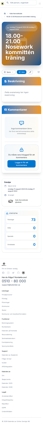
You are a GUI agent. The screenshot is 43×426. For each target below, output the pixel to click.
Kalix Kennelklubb (16, 13)
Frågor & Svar (6, 359)
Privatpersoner (7, 295)
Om (3, 375)
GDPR (4, 408)
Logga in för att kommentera (21, 163)
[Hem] (5, 13)
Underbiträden (7, 411)
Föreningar (6, 302)
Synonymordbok (7, 346)
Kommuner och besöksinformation (14, 314)
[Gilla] (38, 72)
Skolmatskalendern (8, 338)
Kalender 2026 (7, 387)
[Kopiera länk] (30, 72)
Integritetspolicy (7, 400)
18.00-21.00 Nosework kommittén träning (21, 16)
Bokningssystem (8, 323)
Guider (4, 363)
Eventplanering (7, 342)
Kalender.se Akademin (10, 355)
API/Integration (7, 366)
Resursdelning (7, 334)
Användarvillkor (7, 396)
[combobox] (21, 2)
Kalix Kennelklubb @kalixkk (21, 201)
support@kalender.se (11, 285)
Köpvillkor (5, 404)
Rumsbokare (6, 327)
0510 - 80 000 (14, 281)
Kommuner (6, 306)
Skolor (4, 310)
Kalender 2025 (7, 383)
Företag (4, 298)
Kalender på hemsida (9, 331)
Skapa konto (6, 379)
